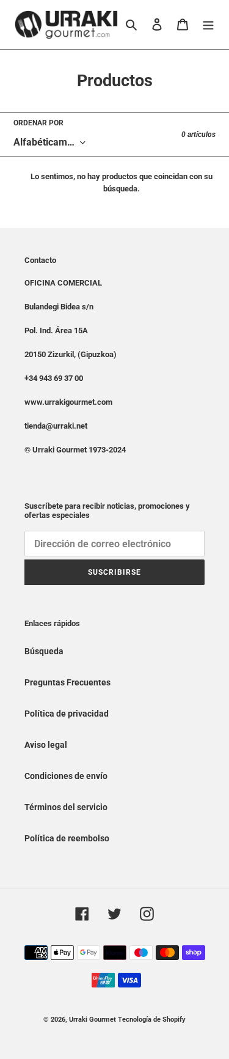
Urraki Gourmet (92, 1020)
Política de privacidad (66, 713)
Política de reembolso (66, 838)
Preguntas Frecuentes (67, 682)
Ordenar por (38, 123)
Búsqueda (44, 651)
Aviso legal (45, 745)
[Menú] (208, 24)
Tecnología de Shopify (152, 1020)
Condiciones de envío (65, 776)
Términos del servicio (65, 807)
